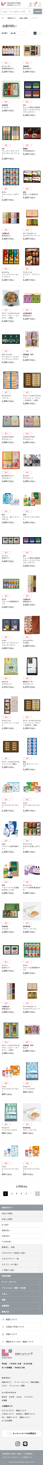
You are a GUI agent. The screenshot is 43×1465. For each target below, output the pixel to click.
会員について (24, 1417)
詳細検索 (37, 11)
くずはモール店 (15, 1363)
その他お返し (7, 1241)
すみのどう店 (19, 1367)
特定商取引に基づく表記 (11, 1453)
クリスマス (28, 1397)
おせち (19, 1397)
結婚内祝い (6, 1230)
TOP (2, 18)
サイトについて (8, 1410)
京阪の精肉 (6, 1275)
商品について (21, 1410)
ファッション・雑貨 (17, 1385)
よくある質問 (7, 1420)
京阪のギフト (12, 18)
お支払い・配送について (25, 1414)
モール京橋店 (7, 1367)
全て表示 (5, 1224)
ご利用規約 (28, 1453)
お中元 (11, 1397)
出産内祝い (34, 18)
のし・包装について (9, 1417)
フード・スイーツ (21, 1382)
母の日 (4, 1397)
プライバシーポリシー (10, 1457)
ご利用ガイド (7, 1406)
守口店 (4, 1363)
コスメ (4, 1385)
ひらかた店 (28, 1363)
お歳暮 (4, 1400)
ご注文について (8, 1414)
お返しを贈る (23, 18)
